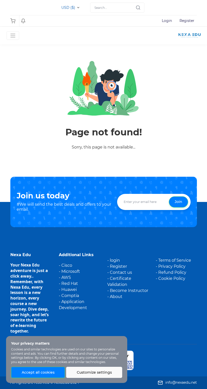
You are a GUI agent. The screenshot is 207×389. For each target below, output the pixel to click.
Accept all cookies (38, 372)
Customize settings (94, 372)
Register (186, 20)
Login (167, 20)
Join (178, 201)
